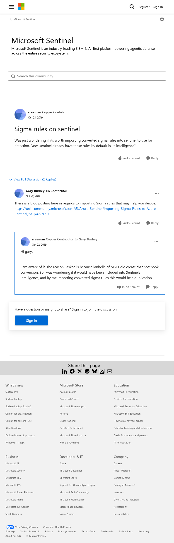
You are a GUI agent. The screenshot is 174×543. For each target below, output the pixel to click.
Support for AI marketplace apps (77, 485)
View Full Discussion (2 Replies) (35, 179)
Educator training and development (133, 428)
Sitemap (9, 531)
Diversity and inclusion (126, 499)
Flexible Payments (69, 442)
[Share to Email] (109, 370)
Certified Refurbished (71, 428)
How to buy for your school (128, 420)
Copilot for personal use (18, 420)
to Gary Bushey (86, 239)
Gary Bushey (35, 191)
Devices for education (126, 399)
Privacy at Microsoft (124, 485)
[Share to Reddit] (87, 370)
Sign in (31, 320)
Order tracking (67, 420)
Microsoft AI (12, 463)
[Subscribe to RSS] (102, 370)
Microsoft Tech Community (74, 492)
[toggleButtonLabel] (162, 19)
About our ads (13, 536)
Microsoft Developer (71, 470)
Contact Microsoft (30, 531)
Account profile (68, 392)
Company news (122, 477)
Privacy (49, 531)
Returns (64, 413)
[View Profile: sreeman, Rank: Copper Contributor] (20, 114)
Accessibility (120, 506)
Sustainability (121, 514)
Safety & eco (126, 531)
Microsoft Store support (73, 406)
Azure (63, 463)
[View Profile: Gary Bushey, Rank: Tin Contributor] (19, 193)
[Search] (132, 6)
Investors (119, 492)
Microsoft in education (126, 392)
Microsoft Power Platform (19, 492)
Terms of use (88, 531)
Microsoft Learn (68, 477)
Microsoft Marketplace (72, 499)
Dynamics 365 (13, 477)
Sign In (158, 7)
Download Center (69, 399)
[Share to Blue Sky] (94, 370)
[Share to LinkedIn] (64, 370)
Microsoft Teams (14, 499)
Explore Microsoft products (20, 435)
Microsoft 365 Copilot (17, 506)
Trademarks (107, 531)
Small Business (13, 514)
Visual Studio (67, 514)
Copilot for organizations (19, 413)
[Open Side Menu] (12, 6)
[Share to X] (79, 370)
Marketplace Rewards (72, 506)
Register (144, 7)
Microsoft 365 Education (127, 413)
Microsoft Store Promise (73, 435)
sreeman (34, 112)
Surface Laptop (13, 399)
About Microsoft (122, 470)
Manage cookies (67, 531)
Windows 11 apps (15, 442)
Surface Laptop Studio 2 (18, 406)
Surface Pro (11, 392)
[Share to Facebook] (72, 370)
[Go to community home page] (21, 6)
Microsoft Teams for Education (130, 406)
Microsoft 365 (13, 485)
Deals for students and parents (131, 435)
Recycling (143, 531)
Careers (118, 463)
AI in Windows (13, 428)
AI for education (122, 442)
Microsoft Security (15, 470)
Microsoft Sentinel (24, 19)
